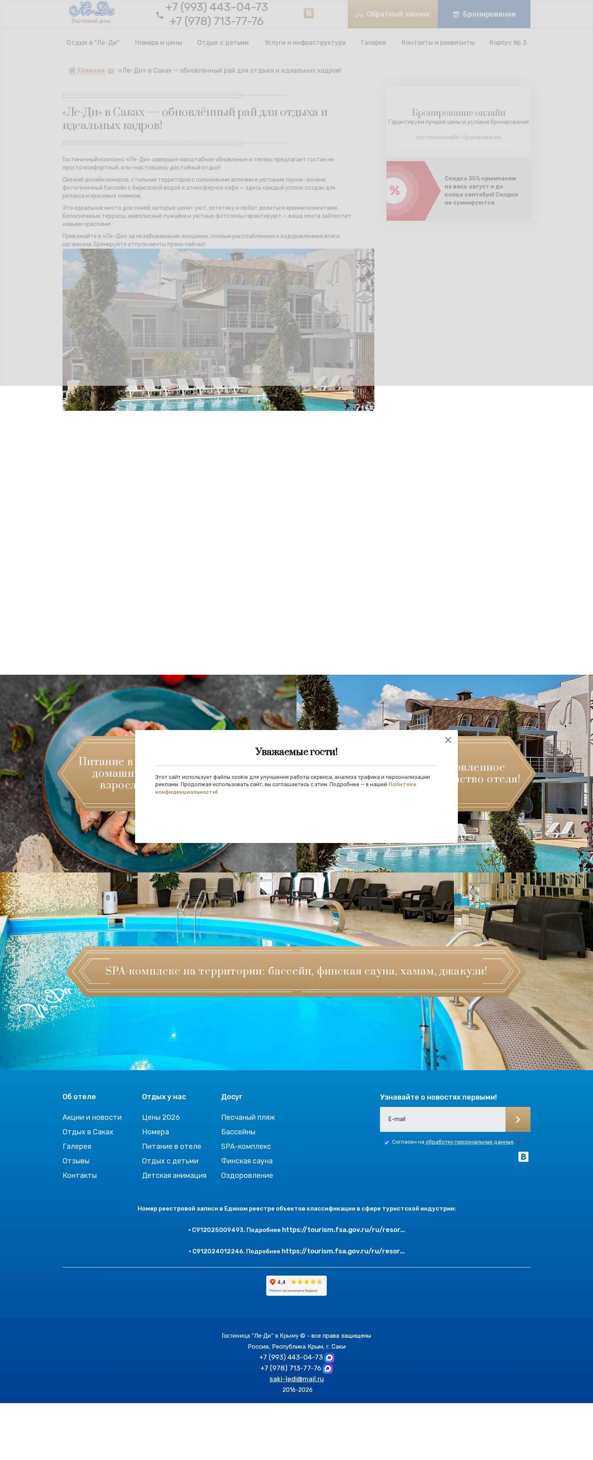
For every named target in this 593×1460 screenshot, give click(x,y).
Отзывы (76, 1161)
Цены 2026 (161, 1117)
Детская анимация (174, 1175)
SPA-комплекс (246, 1146)
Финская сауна (247, 1161)
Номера (155, 1131)
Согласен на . (453, 1142)
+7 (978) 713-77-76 (290, 1368)
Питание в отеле (171, 1146)
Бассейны (238, 1131)
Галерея (77, 1146)
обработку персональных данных (470, 1142)
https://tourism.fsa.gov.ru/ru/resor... (343, 1230)
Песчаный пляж (248, 1117)
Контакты (80, 1175)
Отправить (517, 1119)
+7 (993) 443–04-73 (291, 1357)
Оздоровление (247, 1175)
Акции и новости (92, 1117)
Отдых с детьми (170, 1161)
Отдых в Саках (88, 1131)
